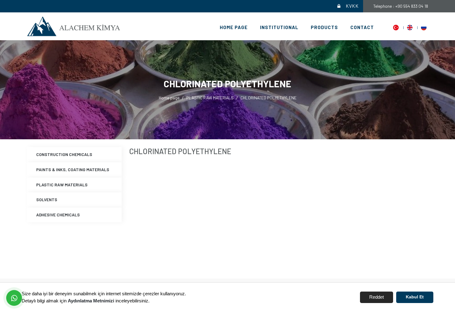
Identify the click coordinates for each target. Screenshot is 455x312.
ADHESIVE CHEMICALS (58, 214)
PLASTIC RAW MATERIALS (210, 97)
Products (324, 27)
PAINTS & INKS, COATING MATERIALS (72, 169)
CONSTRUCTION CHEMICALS (64, 154)
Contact (362, 27)
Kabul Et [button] (415, 297)
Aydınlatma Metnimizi (91, 300)
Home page (234, 27)
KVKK (352, 6)
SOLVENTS (46, 199)
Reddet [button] (376, 297)
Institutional (279, 27)
